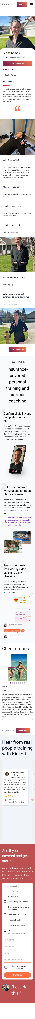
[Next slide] (31, 719)
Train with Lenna (17, 63)
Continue (17, 975)
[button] (10, 683)
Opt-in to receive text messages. (19, 967)
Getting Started (10, 75)
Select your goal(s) (11, 886)
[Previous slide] (3, 719)
